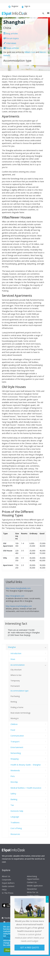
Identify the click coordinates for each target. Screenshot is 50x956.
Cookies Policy (33, 895)
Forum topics (12, 38)
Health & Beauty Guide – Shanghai (26, 764)
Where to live (16, 675)
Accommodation (18, 665)
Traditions (15, 822)
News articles (12, 48)
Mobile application (35, 885)
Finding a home (17, 707)
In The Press (7, 893)
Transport (15, 741)
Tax (12, 805)
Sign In (27, 6)
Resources (15, 834)
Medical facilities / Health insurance (26, 788)
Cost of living (16, 828)
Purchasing (15, 696)
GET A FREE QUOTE (29, 947)
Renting (14, 701)
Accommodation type (19, 690)
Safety (13, 793)
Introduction (16, 653)
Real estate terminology (20, 713)
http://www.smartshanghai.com (19, 606)
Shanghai (12, 647)
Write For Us (32, 892)
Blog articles (11, 33)
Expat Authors (8, 883)
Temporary (15, 680)
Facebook (8, 918)
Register (15, 6)
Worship (14, 782)
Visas (13, 659)
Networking (16, 753)
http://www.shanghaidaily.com (18, 588)
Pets (13, 776)
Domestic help (17, 811)
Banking (14, 799)
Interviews (11, 43)
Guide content (8, 886)
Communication (17, 735)
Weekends (15, 770)
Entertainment (17, 747)
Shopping (15, 758)
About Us (6, 876)
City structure (16, 669)
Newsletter (32, 889)
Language (15, 816)
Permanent (15, 686)
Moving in (15, 718)
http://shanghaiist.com (15, 596)
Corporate (6, 879)
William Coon (29, 52)
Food (13, 730)
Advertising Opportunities (33, 877)
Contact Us (32, 882)
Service (6, 938)
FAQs (4, 889)
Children (14, 724)
